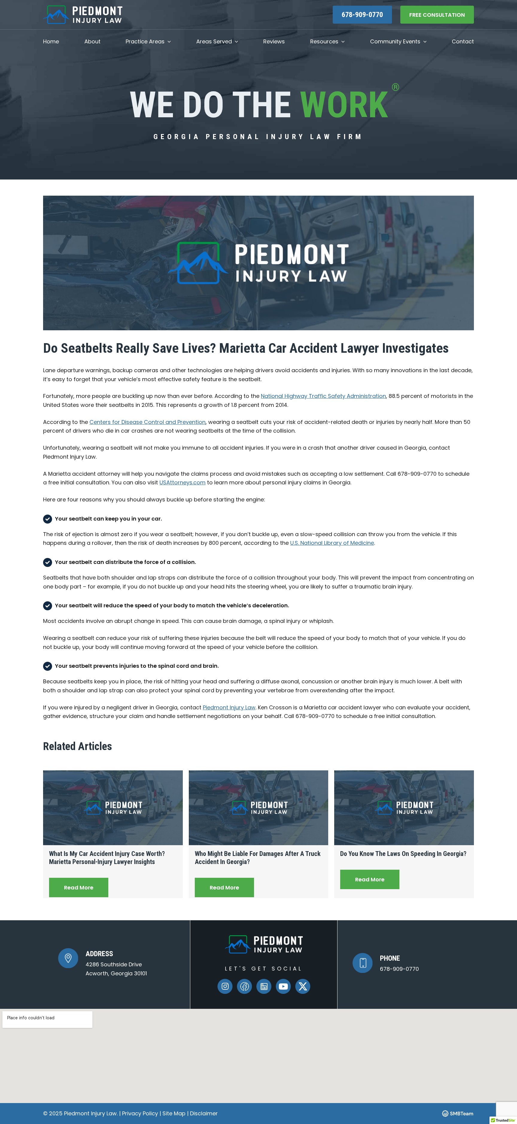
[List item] (225, 986)
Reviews (274, 41)
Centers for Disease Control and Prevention (147, 422)
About (92, 41)
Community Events (395, 41)
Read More (78, 887)
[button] (168, 42)
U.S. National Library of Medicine (332, 543)
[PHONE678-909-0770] (385, 963)
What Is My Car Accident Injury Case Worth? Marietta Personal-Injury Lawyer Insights (107, 858)
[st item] (244, 986)
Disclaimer (204, 1113)
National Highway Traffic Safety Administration (323, 396)
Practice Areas (145, 41)
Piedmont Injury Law (229, 707)
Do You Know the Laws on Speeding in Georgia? (403, 853)
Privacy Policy (140, 1113)
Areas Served (214, 41)
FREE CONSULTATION (437, 15)
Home (51, 41)
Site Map (173, 1113)
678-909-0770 (362, 14)
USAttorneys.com (182, 482)
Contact (463, 41)
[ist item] (263, 986)
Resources (324, 41)
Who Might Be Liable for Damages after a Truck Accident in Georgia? (257, 858)
